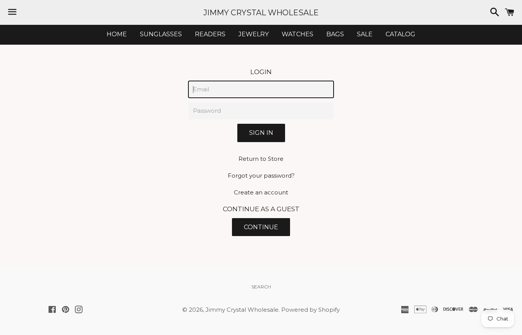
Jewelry (253, 34)
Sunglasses (161, 34)
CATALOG (400, 34)
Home (117, 34)
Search (261, 287)
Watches (297, 34)
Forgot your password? (261, 175)
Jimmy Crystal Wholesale (261, 12)
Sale (365, 34)
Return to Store (261, 158)
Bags (335, 34)
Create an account (261, 192)
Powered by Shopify (310, 309)
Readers (210, 34)
